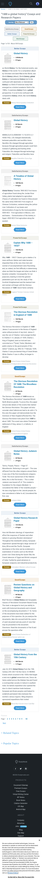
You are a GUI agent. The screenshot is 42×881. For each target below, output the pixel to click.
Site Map (20, 833)
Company (20, 820)
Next (4, 723)
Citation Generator (20, 803)
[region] (21, 859)
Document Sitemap (21, 785)
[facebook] (16, 770)
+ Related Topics (10, 733)
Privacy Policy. (13, 873)
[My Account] (38, 4)
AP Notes (20, 797)
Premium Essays (20, 788)
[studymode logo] (15, 4)
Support (21, 836)
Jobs (17, 826)
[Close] (39, 840)
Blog (21, 830)
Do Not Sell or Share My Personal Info (21, 877)
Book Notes (20, 800)
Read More (20, 107)
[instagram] (26, 770)
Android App (20, 809)
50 (26, 719)
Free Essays (21, 791)
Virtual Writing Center (21, 794)
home (3, 9)
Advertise (20, 823)
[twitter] (21, 770)
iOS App (21, 806)
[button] (2, 3)
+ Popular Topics (10, 743)
